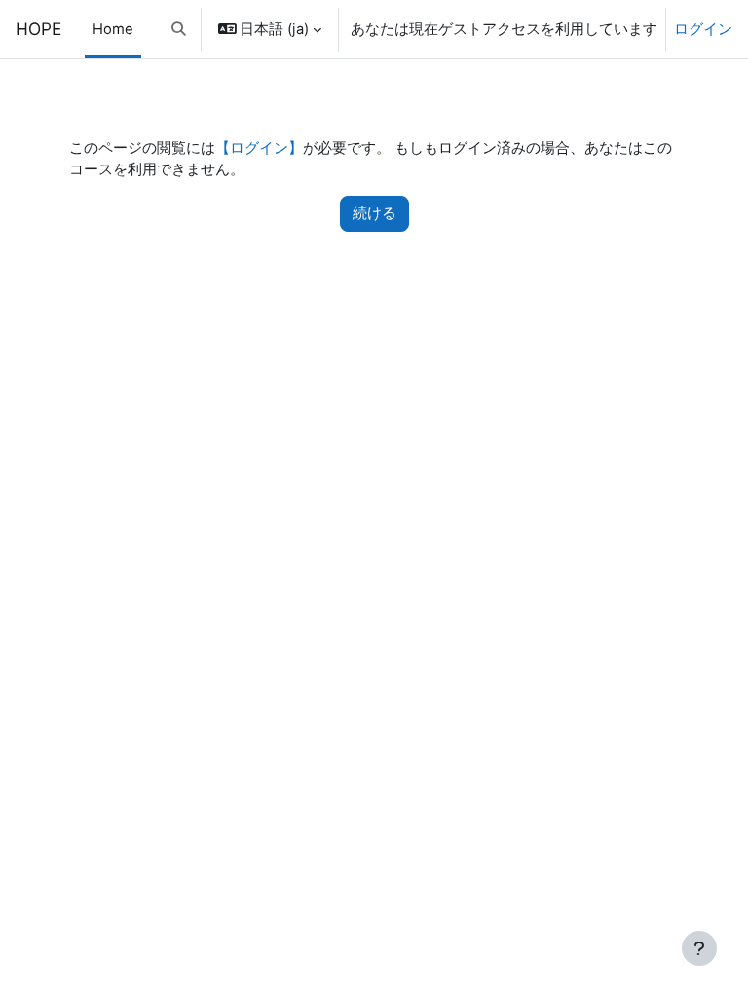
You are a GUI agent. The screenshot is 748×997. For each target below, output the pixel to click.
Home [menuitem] (113, 29)
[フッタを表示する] (699, 948)
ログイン (703, 29)
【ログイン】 (259, 148)
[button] (179, 29)
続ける (374, 213)
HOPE (38, 28)
